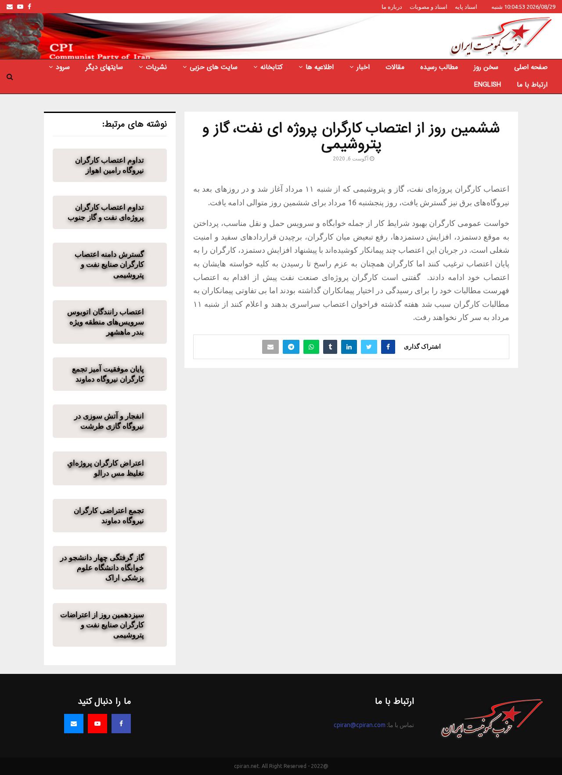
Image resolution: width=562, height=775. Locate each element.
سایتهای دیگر (104, 67)
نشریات (156, 67)
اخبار (363, 67)
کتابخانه (271, 67)
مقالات (394, 67)
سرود (63, 67)
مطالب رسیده (439, 67)
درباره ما (392, 7)
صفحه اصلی (531, 67)
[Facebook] (121, 723)
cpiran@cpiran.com (359, 724)
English (487, 85)
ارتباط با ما (532, 85)
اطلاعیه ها (320, 67)
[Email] (73, 723)
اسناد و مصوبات (428, 7)
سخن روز (486, 67)
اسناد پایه (466, 7)
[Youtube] (97, 723)
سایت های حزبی (214, 67)
